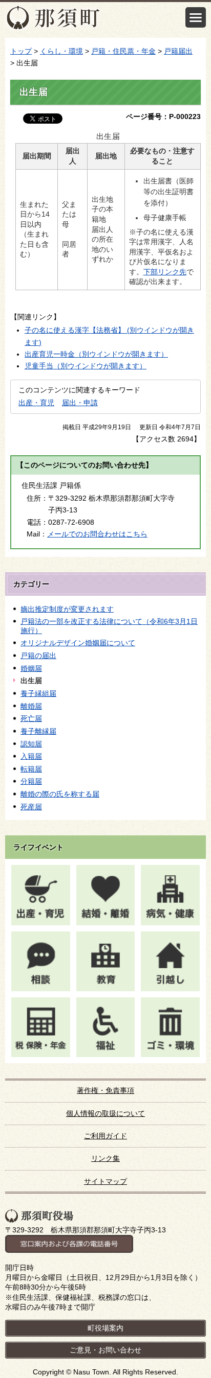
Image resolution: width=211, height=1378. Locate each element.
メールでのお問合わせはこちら (97, 534)
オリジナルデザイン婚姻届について (77, 643)
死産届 (31, 807)
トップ (21, 51)
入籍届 (31, 756)
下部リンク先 (164, 272)
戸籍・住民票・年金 (123, 51)
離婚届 (31, 706)
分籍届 (31, 781)
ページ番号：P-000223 (163, 116)
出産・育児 (36, 403)
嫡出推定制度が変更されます (67, 609)
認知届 (31, 744)
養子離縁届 (38, 731)
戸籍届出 (178, 51)
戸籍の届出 (38, 655)
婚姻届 (31, 668)
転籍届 (31, 769)
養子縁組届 (38, 693)
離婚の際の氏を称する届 (59, 794)
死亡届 (31, 718)
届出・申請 (80, 403)
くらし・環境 (61, 51)
